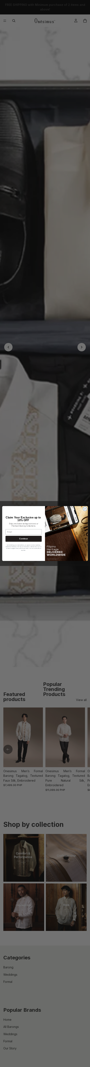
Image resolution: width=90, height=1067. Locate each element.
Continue (23, 539)
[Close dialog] (85, 509)
